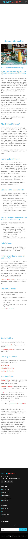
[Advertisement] (14, 21)
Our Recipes (5, 500)
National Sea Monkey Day (7, 368)
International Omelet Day (7, 345)
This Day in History (5, 380)
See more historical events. (7, 309)
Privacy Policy (5, 514)
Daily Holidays (5, 489)
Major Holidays (5, 492)
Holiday (11, 2)
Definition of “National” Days (8, 280)
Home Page (5, 508)
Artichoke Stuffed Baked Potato (18, 404)
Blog (3, 511)
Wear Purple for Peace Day (7, 371)
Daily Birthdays (6, 495)
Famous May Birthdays (6, 386)
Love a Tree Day (5, 365)
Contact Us (4, 516)
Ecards (2, 393)
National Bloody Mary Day (7, 349)
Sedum (12, 401)
